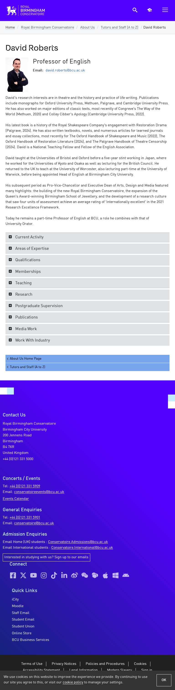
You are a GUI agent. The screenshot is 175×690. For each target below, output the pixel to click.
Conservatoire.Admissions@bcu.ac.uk (78, 542)
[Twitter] (23, 575)
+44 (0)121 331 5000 (18, 459)
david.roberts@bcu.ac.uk (65, 70)
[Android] (125, 575)
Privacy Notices (64, 664)
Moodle (17, 606)
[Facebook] (13, 575)
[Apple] (105, 575)
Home (10, 27)
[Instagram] (43, 575)
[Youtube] (33, 575)
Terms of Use (31, 664)
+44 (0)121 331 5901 (25, 517)
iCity (15, 599)
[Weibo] (74, 575)
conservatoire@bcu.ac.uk (34, 523)
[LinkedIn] (64, 575)
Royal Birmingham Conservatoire (47, 27)
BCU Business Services (30, 640)
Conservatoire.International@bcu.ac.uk (82, 548)
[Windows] (115, 575)
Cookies (140, 664)
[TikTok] (54, 575)
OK (164, 680)
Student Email (23, 620)
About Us (87, 27)
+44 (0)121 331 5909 (25, 486)
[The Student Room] (95, 575)
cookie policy (73, 682)
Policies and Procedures (105, 664)
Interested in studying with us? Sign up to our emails (46, 557)
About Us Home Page (25, 359)
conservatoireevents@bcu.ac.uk (39, 492)
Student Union (23, 626)
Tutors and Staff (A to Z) (119, 27)
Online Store (21, 633)
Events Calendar (16, 499)
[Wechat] (84, 575)
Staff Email (20, 613)
